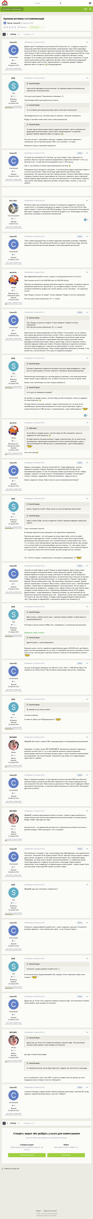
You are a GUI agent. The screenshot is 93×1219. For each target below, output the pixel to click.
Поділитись (23, 27)
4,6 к (14, 755)
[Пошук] (60, 3)
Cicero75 (16, 23)
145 (14, 219)
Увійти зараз (66, 1155)
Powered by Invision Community (46, 1215)
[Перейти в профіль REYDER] (13, 745)
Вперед (13, 34)
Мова (38, 1211)
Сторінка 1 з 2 (28, 34)
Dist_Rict (13, 201)
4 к (14, 290)
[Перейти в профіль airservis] (13, 280)
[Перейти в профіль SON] (13, 86)
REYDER (13, 737)
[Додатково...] (87, 42)
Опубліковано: (34, 42)
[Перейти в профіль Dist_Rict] (13, 208)
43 (14, 60)
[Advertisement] (50, 192)
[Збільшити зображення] (46, 64)
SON (13, 78)
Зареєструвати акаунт (27, 1155)
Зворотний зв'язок (50, 1211)
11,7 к (14, 96)
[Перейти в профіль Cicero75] (5, 23)
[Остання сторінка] (19, 34)
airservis (13, 272)
